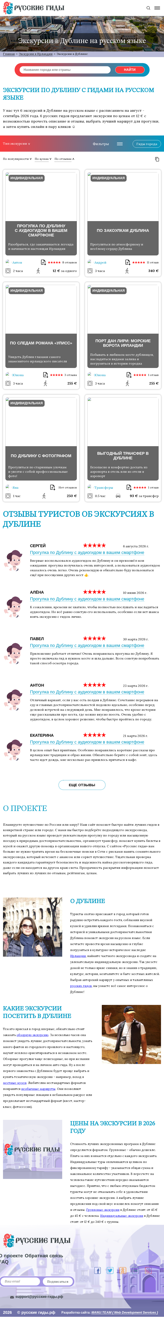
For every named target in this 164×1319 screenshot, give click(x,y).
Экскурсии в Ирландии (36, 54)
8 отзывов (69, 262)
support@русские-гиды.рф (39, 1297)
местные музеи (14, 1083)
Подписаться (57, 1281)
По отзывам (63, 159)
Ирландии (78, 956)
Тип (15, 143)
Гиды (146, 144)
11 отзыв (153, 262)
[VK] (135, 1270)
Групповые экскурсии (102, 1210)
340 (153, 270)
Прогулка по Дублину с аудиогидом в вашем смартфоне (87, 552)
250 (72, 495)
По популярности (16, 159)
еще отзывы (82, 785)
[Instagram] (148, 1270)
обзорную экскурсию (32, 1035)
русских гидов (81, 986)
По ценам (42, 159)
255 (72, 383)
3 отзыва (71, 375)
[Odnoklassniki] (122, 1270)
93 (134, 495)
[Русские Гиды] (33, 8)
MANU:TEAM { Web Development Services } (124, 1312)
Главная (9, 54)
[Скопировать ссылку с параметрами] (157, 159)
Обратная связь (44, 1255)
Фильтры (101, 143)
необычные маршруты (38, 1089)
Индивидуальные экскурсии (121, 1216)
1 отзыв (153, 375)
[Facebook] (97, 1270)
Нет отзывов (68, 487)
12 (56, 270)
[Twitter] (110, 1270)
